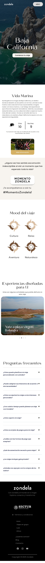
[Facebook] (18, 548)
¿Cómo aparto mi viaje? (12, 418)
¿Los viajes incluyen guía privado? (16, 459)
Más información (22, 152)
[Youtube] (27, 548)
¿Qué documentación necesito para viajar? (20, 450)
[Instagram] (22, 548)
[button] (22, 375)
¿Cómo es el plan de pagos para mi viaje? (19, 430)
